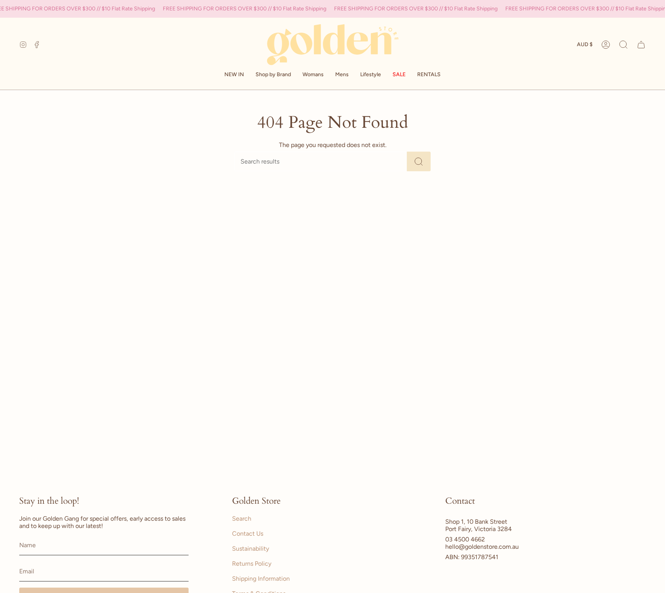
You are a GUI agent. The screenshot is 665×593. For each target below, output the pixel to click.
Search (241, 518)
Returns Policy (251, 563)
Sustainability (250, 548)
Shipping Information (261, 578)
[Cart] (641, 44)
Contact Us (247, 533)
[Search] (419, 161)
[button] (273, 75)
